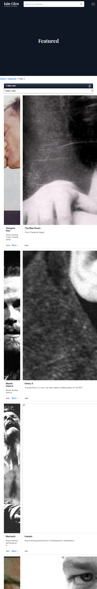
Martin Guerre (9, 384)
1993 (7, 551)
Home (3, 78)
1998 (26, 245)
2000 (8, 245)
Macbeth (10, 536)
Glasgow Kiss (10, 229)
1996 (7, 398)
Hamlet (28, 536)
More (14, 245)
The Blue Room (33, 228)
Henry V (29, 383)
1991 (26, 551)
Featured (12, 78)
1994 (26, 398)
